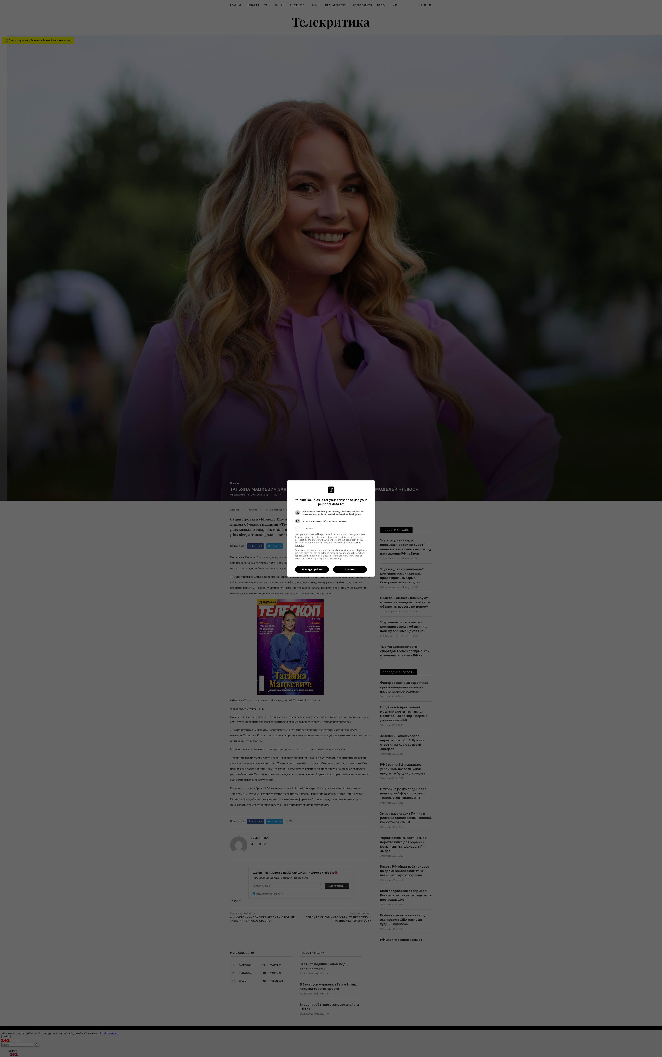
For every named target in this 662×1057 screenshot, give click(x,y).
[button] (331, 528)
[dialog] (331, 528)
